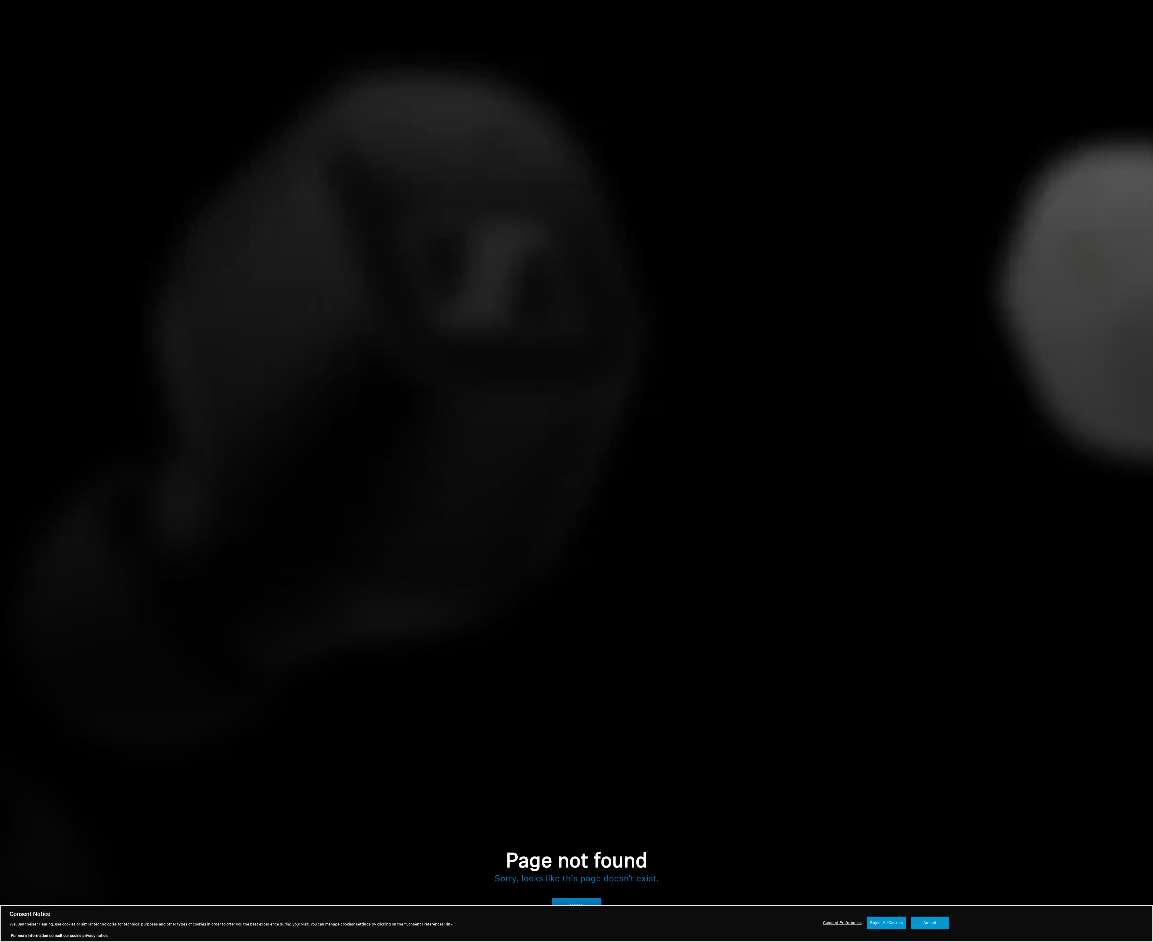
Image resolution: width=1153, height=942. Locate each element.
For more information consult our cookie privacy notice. (59, 936)
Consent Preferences (842, 923)
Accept (930, 923)
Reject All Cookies (886, 923)
